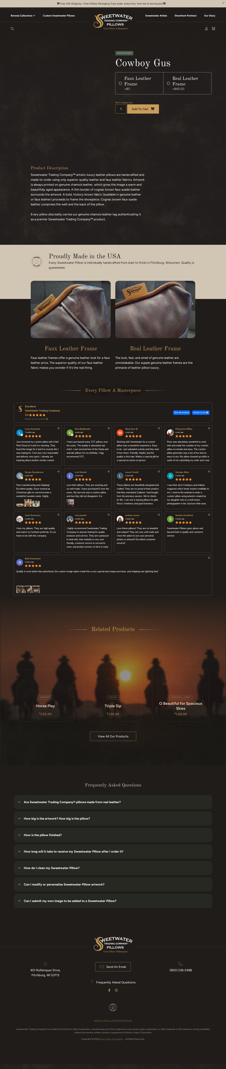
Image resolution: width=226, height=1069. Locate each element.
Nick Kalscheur (33, 558)
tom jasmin (81, 515)
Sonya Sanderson (34, 472)
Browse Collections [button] (21, 15)
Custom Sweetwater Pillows (59, 15)
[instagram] (116, 990)
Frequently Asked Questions (115, 982)
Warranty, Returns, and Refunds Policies (113, 1020)
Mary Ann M (131, 429)
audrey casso (132, 515)
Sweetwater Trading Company (42, 410)
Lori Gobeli (81, 472)
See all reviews (181, 412)
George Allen (182, 472)
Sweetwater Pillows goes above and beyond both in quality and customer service (185, 532)
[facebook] (109, 990)
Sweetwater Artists (156, 15)
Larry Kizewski (32, 429)
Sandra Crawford (184, 515)
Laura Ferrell (132, 472)
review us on (199, 412)
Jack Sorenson (33, 515)
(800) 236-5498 (181, 970)
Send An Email (116, 967)
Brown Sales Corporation (111, 1039)
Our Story (209, 15)
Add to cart (140, 109)
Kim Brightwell (82, 429)
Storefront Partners (185, 15)
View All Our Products (113, 736)
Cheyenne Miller (183, 429)
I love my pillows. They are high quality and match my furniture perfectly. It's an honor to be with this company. (36, 532)
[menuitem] (23, 15)
